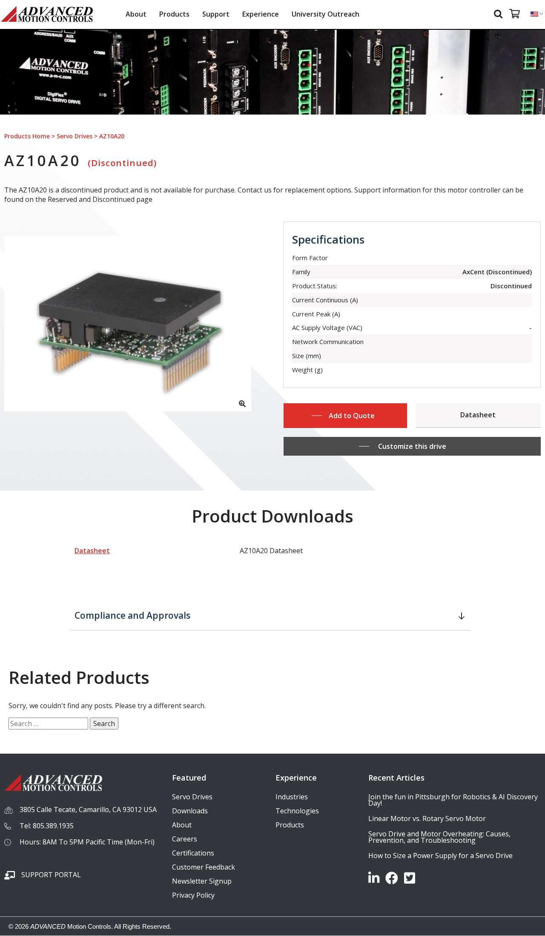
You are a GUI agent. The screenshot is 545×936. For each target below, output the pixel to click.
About (136, 14)
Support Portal (51, 874)
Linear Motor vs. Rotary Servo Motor (427, 818)
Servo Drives (74, 136)
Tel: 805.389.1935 (47, 825)
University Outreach (325, 14)
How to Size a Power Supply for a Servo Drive (440, 855)
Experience (260, 14)
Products (174, 14)
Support (215, 14)
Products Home (27, 136)
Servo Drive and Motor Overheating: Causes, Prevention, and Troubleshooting (439, 837)
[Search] (499, 13)
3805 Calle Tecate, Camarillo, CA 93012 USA (88, 809)
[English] (534, 14)
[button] (270, 616)
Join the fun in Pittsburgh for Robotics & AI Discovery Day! (453, 800)
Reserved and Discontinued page (100, 199)
